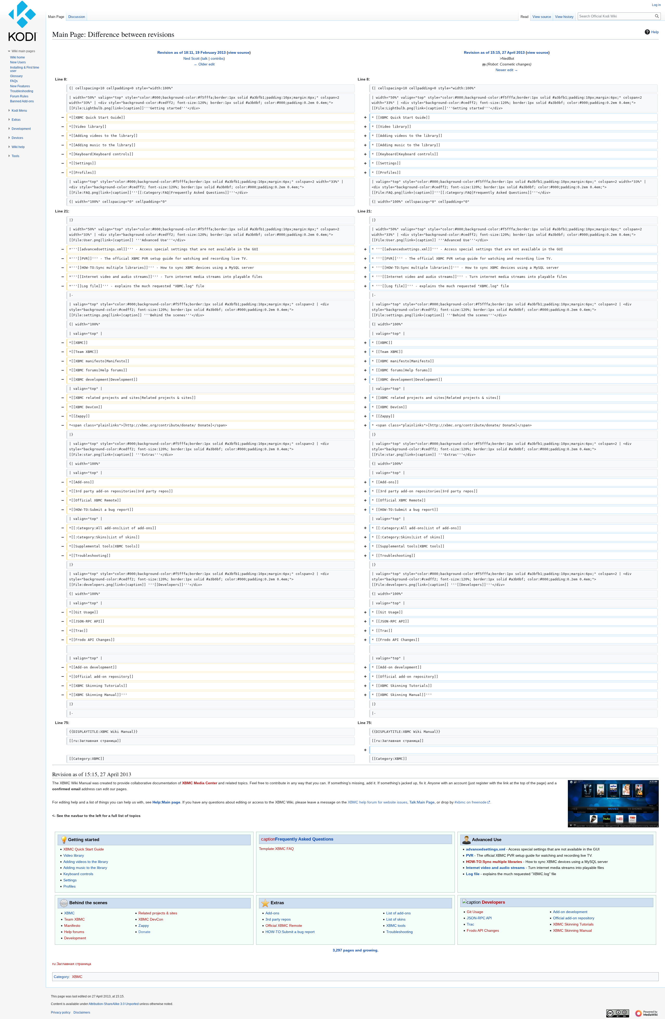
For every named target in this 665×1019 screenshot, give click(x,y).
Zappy (143, 925)
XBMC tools (395, 925)
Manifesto (72, 925)
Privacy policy (60, 1012)
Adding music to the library (85, 868)
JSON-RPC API (479, 918)
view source (238, 52)
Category (61, 977)
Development (75, 938)
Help (655, 32)
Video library (73, 855)
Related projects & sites (157, 913)
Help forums (74, 932)
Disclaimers (82, 1012)
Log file (473, 874)
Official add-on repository (573, 918)
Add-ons (272, 913)
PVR (469, 855)
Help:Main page (166, 802)
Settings (70, 880)
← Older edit (204, 64)
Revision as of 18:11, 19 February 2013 (191, 52)
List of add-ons (398, 913)
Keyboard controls (78, 874)
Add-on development (570, 912)
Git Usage (475, 912)
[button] (23, 51)
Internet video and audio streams (495, 868)
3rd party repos (278, 919)
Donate (144, 932)
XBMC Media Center (199, 783)
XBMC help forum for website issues (377, 802)
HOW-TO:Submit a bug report (290, 932)
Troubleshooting (399, 932)
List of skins (395, 919)
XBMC (69, 913)
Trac (470, 924)
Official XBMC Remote (283, 925)
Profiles (69, 886)
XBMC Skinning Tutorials (573, 924)
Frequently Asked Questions (304, 839)
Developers (493, 902)
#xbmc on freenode (471, 802)
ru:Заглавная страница (71, 964)
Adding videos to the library (85, 862)
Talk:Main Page (422, 802)
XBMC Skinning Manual (572, 930)
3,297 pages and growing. (355, 950)
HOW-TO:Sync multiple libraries (494, 862)
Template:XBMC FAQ (276, 849)
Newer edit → (507, 70)
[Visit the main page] (23, 21)
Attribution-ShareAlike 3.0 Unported (114, 1004)
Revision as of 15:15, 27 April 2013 (494, 52)
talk (205, 58)
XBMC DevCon (150, 919)
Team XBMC (74, 919)
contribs (217, 58)
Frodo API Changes (483, 930)
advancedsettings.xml (485, 849)
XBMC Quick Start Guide (83, 849)
